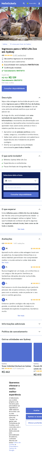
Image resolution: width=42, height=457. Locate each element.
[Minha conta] (39, 3)
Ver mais (21, 229)
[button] (21, 97)
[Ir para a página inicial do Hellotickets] (9, 3)
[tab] (21, 97)
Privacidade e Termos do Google (13, 448)
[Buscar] (24, 3)
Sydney (5, 44)
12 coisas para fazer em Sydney (20, 44)
